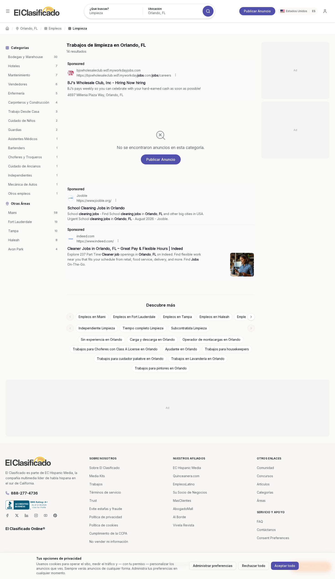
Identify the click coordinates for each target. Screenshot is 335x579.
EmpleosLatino (184, 484)
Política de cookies (103, 525)
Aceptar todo (285, 566)
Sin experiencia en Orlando (101, 339)
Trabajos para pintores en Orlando (161, 368)
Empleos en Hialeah (214, 317)
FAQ (260, 521)
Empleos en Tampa (177, 317)
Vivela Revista (183, 525)
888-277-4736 (24, 493)
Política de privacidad (105, 517)
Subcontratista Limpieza (189, 328)
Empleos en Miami (92, 317)
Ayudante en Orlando (181, 349)
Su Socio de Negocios (190, 492)
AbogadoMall (183, 509)
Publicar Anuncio (257, 11)
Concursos (265, 476)
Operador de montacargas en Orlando (211, 339)
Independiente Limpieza (97, 328)
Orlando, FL (29, 28)
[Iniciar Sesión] (325, 11)
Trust (93, 500)
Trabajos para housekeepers (227, 349)
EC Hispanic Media (187, 468)
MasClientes (182, 500)
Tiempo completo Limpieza (143, 328)
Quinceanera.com (186, 476)
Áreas (261, 500)
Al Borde (179, 517)
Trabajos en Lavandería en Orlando (197, 359)
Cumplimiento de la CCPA (108, 533)
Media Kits (97, 476)
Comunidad (265, 468)
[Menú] (7, 11)
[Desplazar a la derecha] (251, 316)
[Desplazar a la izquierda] (70, 316)
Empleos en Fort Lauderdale (134, 317)
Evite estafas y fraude (105, 509)
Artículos (263, 484)
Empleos (55, 28)
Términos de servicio (105, 492)
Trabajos (96, 484)
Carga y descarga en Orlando (152, 339)
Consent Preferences (273, 538)
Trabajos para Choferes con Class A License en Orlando (115, 349)
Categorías (265, 492)
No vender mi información (108, 541)
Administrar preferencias (212, 566)
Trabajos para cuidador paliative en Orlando (130, 359)
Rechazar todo (253, 566)
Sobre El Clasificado (104, 468)
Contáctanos (266, 530)
